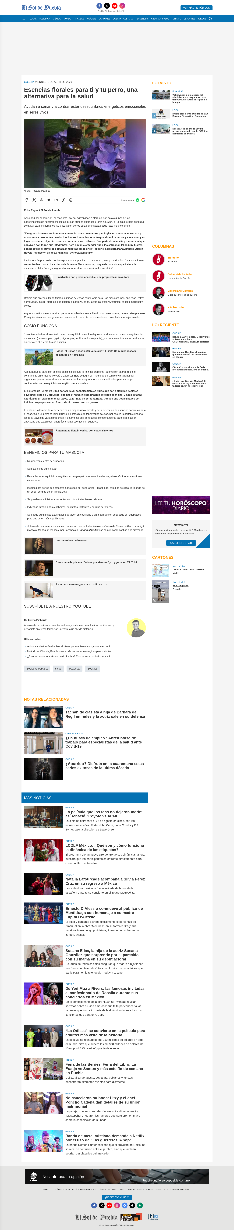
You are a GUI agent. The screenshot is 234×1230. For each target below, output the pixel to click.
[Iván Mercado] (158, 309)
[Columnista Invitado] (158, 276)
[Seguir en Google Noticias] (143, 200)
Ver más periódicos (196, 7)
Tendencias (142, 19)
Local (33, 19)
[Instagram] (122, 6)
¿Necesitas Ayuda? (117, 1197)
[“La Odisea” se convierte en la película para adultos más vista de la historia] (43, 1040)
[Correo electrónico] (55, 199)
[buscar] (211, 19)
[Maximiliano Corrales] (158, 292)
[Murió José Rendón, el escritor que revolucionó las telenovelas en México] (161, 352)
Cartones (104, 19)
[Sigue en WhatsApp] (137, 200)
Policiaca (44, 19)
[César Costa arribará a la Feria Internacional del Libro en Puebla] (161, 367)
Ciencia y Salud (160, 19)
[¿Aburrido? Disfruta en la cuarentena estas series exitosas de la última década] (43, 769)
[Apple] (132, 1205)
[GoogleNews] (125, 1205)
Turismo (176, 19)
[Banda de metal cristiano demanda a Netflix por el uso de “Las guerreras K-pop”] (43, 1145)
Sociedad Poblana (37, 668)
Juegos (202, 19)
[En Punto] (158, 259)
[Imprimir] (71, 199)
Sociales (92, 668)
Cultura (128, 19)
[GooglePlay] (140, 1205)
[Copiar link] (63, 199)
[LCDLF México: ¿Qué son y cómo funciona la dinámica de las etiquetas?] (43, 854)
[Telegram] (48, 199)
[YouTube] (114, 6)
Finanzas (79, 19)
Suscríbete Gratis (181, 543)
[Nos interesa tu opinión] (117, 1176)
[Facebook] (99, 6)
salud (58, 668)
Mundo (67, 19)
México (57, 19)
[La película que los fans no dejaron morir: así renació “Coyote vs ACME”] (43, 821)
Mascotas (74, 668)
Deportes (189, 19)
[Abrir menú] (23, 19)
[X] (107, 6)
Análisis (91, 19)
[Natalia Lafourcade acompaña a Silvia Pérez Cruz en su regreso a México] (43, 886)
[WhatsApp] (41, 199)
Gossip (117, 19)
